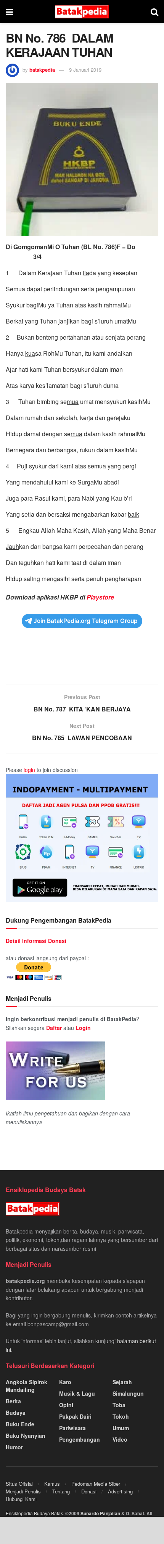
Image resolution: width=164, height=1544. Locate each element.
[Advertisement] (82, 661)
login (29, 770)
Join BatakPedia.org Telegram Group (86, 620)
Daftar (54, 1028)
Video (120, 1439)
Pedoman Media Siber (95, 1483)
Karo (65, 1382)
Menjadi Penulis (23, 1491)
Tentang (61, 1491)
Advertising (120, 1491)
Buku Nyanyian (25, 1435)
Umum (121, 1428)
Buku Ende (20, 1424)
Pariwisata (72, 1428)
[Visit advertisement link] (82, 838)
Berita (13, 1401)
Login (83, 1028)
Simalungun (128, 1393)
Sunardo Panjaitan (100, 1513)
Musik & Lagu (77, 1393)
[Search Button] (154, 11)
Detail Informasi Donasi (36, 940)
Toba (119, 1405)
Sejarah (122, 1382)
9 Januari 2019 (85, 69)
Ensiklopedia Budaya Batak (34, 1513)
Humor (14, 1447)
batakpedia (42, 69)
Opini (66, 1405)
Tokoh (121, 1416)
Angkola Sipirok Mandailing (26, 1385)
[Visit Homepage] (82, 11)
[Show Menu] (9, 11)
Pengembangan (79, 1439)
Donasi (88, 1491)
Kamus (52, 1483)
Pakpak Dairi (75, 1416)
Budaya (16, 1412)
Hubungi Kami (21, 1499)
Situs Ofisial (19, 1483)
